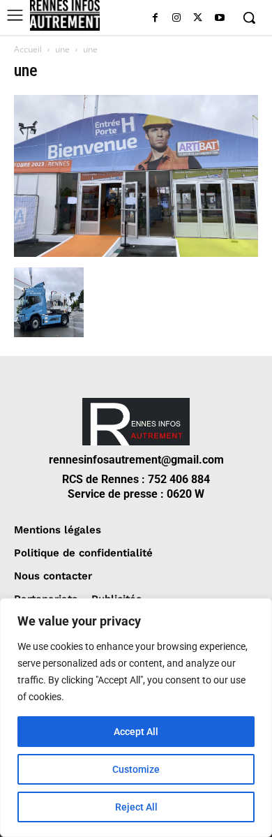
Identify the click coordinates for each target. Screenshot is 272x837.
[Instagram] (177, 18)
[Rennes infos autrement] (65, 15)
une (62, 49)
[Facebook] (155, 18)
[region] (136, 717)
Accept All (136, 731)
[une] (136, 253)
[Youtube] (219, 18)
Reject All (136, 807)
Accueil (28, 49)
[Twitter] (198, 18)
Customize (136, 769)
